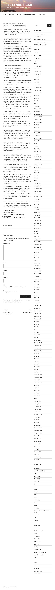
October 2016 (37, 162)
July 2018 (36, 124)
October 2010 (37, 316)
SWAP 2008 (37, 538)
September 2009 (38, 350)
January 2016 (37, 186)
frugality (36, 502)
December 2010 (38, 310)
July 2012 (36, 281)
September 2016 (38, 164)
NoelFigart (19, 23)
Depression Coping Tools (29, 14)
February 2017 (37, 151)
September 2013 (38, 249)
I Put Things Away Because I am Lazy (13, 214)
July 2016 (36, 170)
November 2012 (38, 273)
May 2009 (36, 361)
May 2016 (36, 175)
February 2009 (37, 369)
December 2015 (38, 188)
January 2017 (37, 154)
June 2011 (36, 295)
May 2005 (36, 446)
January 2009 (37, 372)
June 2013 (36, 257)
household (8, 225)
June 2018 (36, 127)
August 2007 (37, 417)
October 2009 (37, 348)
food (35, 497)
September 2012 (38, 279)
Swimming (36, 544)
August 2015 (37, 199)
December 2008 (38, 374)
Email (5, 270)
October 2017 (37, 135)
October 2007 (37, 412)
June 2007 (36, 422)
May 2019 (36, 103)
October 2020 (37, 74)
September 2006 (38, 433)
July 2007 (36, 419)
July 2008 (36, 388)
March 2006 (37, 435)
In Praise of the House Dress (40, 42)
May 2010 (36, 329)
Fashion (36, 489)
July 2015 (36, 201)
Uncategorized (37, 549)
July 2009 (36, 356)
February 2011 (37, 305)
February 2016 (37, 183)
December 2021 (38, 66)
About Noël (11, 14)
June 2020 (36, 77)
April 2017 (36, 146)
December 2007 (38, 406)
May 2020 (36, 79)
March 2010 (37, 334)
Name (5, 263)
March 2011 (37, 303)
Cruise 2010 (37, 478)
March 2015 (37, 212)
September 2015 (38, 196)
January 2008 (37, 404)
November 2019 (38, 90)
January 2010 (37, 340)
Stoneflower (37, 536)
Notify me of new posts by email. (12, 292)
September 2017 (38, 138)
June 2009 (36, 358)
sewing (35, 533)
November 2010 (38, 313)
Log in (35, 565)
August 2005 (37, 443)
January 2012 (37, 287)
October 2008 (37, 380)
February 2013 (37, 265)
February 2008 (37, 401)
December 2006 (38, 427)
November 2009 (38, 345)
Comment (6, 243)
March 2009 (37, 366)
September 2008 (38, 382)
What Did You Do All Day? (40, 34)
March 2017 (37, 148)
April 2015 (36, 209)
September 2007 (38, 414)
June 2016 (36, 172)
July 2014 (36, 231)
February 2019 (37, 108)
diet (35, 484)
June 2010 (36, 326)
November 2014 (38, 220)
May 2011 (36, 297)
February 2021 (37, 71)
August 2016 (37, 167)
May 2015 (36, 207)
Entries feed (37, 568)
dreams (36, 486)
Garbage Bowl (7, 216)
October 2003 (37, 457)
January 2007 (37, 425)
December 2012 (38, 271)
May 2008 (36, 393)
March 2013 (37, 263)
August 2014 (37, 228)
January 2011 (37, 308)
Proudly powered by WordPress (10, 586)
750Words (36, 468)
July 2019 (36, 98)
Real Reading (37, 36)
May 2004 (36, 454)
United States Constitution (40, 552)
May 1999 (36, 459)
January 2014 (37, 241)
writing (35, 557)
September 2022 (38, 58)
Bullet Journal (42, 14)
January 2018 (37, 132)
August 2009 (37, 353)
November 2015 (38, 191)
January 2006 (37, 441)
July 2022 (36, 61)
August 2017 (37, 140)
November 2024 (38, 55)
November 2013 (38, 244)
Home (4, 14)
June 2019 (36, 100)
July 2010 (36, 324)
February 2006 (37, 438)
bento (35, 473)
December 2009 (38, 342)
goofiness (36, 508)
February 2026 (37, 53)
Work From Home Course (40, 554)
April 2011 (36, 300)
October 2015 (37, 194)
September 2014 (38, 225)
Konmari (19, 14)
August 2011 (37, 289)
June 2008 (36, 390)
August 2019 (37, 95)
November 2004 (38, 451)
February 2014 (37, 239)
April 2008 (36, 396)
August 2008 (37, 385)
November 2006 (38, 430)
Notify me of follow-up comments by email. (14, 287)
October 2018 (37, 119)
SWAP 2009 (37, 541)
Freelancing (37, 500)
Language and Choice (9, 212)
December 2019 (38, 87)
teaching (36, 546)
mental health (37, 525)
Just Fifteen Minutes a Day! (40, 44)
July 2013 (36, 255)
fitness (35, 492)
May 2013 (36, 260)
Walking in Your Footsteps (40, 39)
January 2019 (37, 111)
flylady (35, 494)
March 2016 (37, 180)
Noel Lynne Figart (18, 5)
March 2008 (37, 398)
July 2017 (36, 143)
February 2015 (37, 215)
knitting (36, 520)
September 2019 (38, 92)
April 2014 (36, 236)
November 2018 (38, 116)
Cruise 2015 (37, 481)
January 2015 (37, 217)
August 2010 (37, 321)
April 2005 (36, 449)
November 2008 (38, 377)
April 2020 (36, 82)
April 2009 (36, 364)
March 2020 (37, 85)
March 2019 (37, 106)
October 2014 (37, 223)
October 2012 (37, 276)
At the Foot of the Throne (40, 470)
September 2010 (38, 318)
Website (5, 277)
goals (35, 505)
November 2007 (38, 409)
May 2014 (36, 233)
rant (35, 528)
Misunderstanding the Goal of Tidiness (14, 217)
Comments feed (38, 571)
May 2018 (36, 130)
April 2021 (36, 69)
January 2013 (37, 268)
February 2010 (37, 337)
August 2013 (37, 252)
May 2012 (36, 284)
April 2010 (36, 332)
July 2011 (36, 292)
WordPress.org (37, 573)
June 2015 (36, 204)
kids (35, 517)
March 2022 (37, 63)
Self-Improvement (38, 530)
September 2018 (38, 122)
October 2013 (37, 247)
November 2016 (38, 159)
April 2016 (36, 178)
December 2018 (38, 114)
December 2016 (38, 156)
